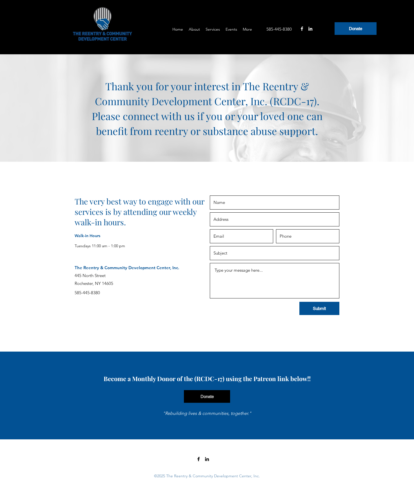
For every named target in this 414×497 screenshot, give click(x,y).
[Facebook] (302, 29)
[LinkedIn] (310, 29)
